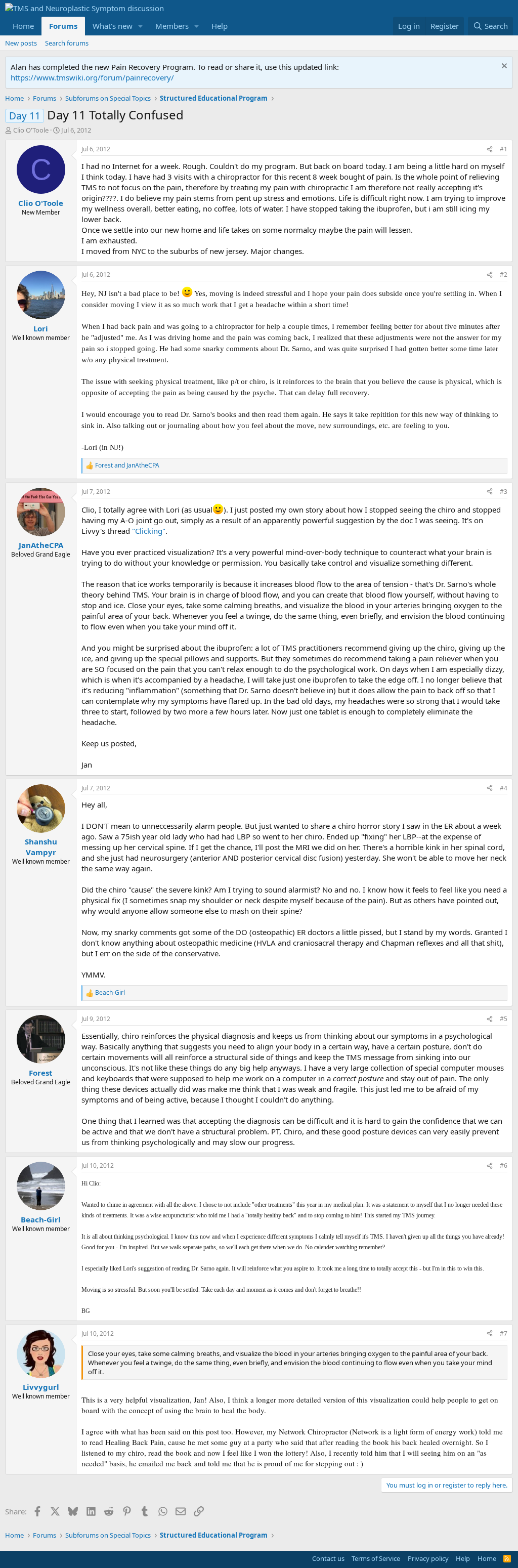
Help (219, 26)
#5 (503, 1018)
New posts (21, 43)
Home (23, 26)
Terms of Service (376, 1558)
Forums (63, 26)
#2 (503, 274)
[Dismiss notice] (503, 67)
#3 (503, 491)
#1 (503, 149)
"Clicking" (148, 531)
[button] (141, 26)
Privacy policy (428, 1558)
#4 (503, 788)
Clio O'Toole (31, 130)
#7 (503, 1333)
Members (172, 26)
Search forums (67, 43)
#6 (503, 1165)
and (127, 465)
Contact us (328, 1558)
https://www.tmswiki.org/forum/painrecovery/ (92, 77)
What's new (113, 26)
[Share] (489, 149)
